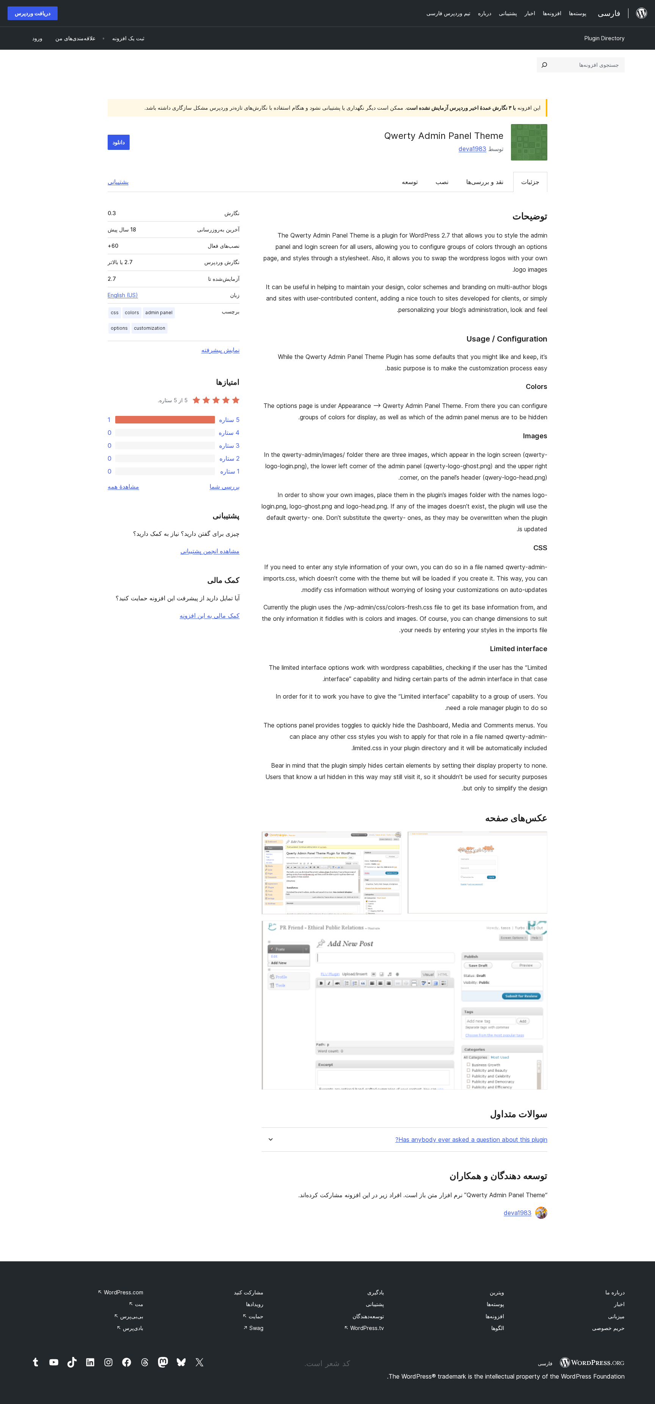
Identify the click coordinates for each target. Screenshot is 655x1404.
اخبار (619, 1304)
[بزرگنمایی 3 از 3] (537, 931)
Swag (253, 1328)
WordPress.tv (364, 1328)
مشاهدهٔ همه (123, 486)
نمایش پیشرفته (220, 350)
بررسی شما (225, 486)
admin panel (158, 312)
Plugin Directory (604, 38)
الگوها (497, 1328)
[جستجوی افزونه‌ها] (544, 64)
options (119, 328)
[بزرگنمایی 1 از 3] (537, 841)
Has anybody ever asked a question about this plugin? (471, 1139)
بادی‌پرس (129, 1328)
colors (132, 312)
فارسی (545, 1363)
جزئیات (530, 182)
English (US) (123, 295)
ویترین (497, 1292)
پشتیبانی (118, 182)
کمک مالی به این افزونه (210, 615)
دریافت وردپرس (32, 13)
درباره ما (615, 1292)
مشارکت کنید (248, 1292)
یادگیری (375, 1292)
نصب (442, 182)
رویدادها (254, 1304)
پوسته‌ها (495, 1304)
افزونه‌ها (495, 1316)
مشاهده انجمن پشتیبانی (210, 551)
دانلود (119, 142)
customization (149, 328)
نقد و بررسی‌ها (484, 182)
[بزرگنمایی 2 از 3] (391, 841)
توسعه (410, 182)
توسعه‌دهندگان (368, 1316)
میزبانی (616, 1316)
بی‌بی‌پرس (128, 1316)
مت (135, 1304)
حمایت (252, 1316)
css (115, 312)
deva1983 (472, 149)
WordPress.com (120, 1292)
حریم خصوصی (608, 1328)
